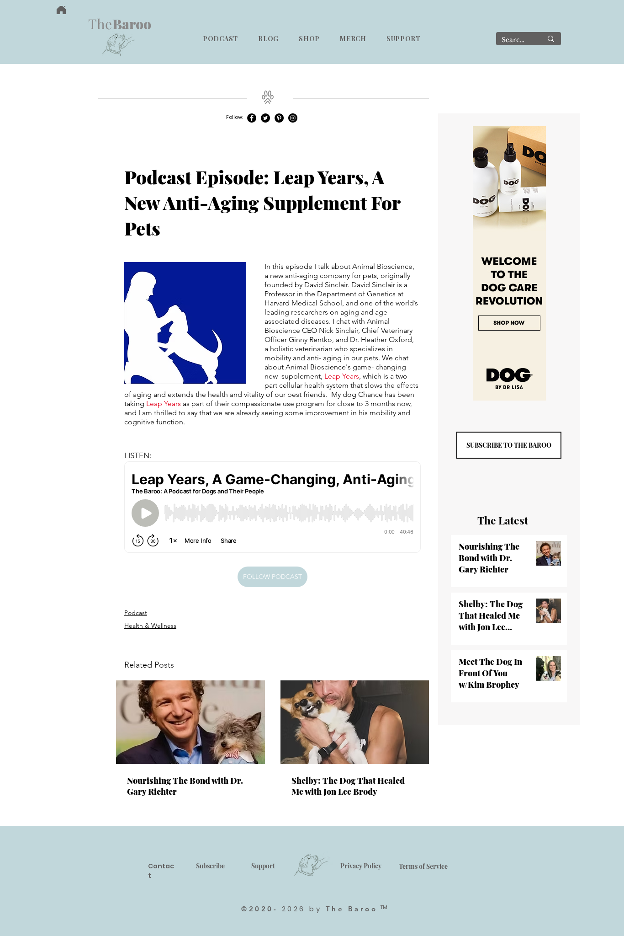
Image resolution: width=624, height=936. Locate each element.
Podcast (135, 613)
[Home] (61, 10)
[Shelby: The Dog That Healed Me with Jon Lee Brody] (354, 722)
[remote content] (272, 508)
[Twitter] (265, 118)
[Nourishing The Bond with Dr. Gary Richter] (190, 722)
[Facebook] (251, 118)
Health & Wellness (150, 625)
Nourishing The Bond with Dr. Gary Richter (185, 786)
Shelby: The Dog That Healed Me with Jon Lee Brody (348, 786)
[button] (220, 39)
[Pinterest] (279, 118)
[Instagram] (292, 118)
